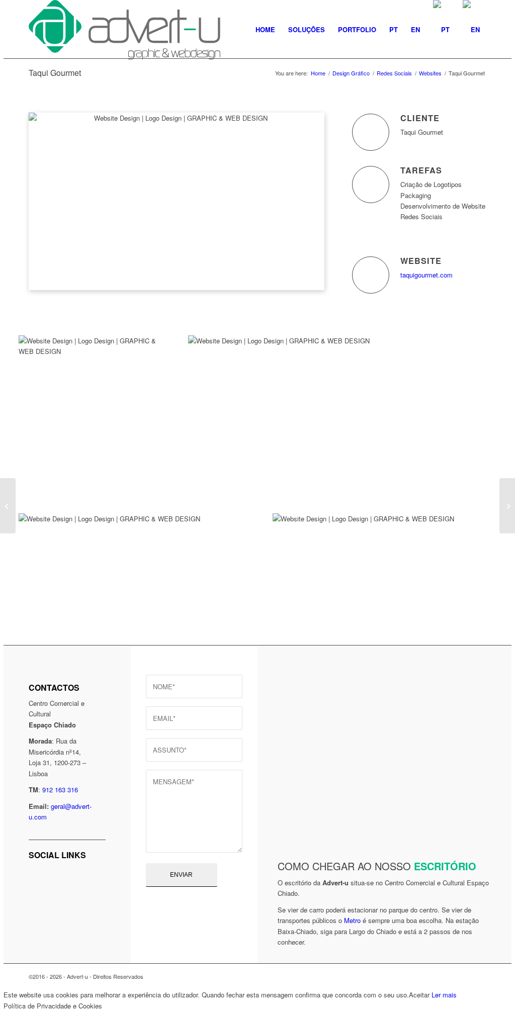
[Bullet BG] (507, 505)
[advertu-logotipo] (124, 29)
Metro (352, 920)
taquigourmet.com (426, 275)
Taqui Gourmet (55, 72)
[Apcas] (8, 505)
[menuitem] (265, 29)
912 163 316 (60, 789)
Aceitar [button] (419, 994)
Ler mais (444, 994)
